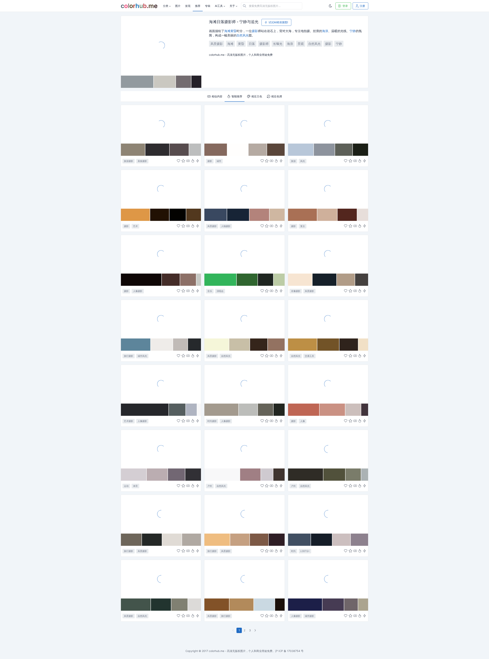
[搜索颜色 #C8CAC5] (198, 280)
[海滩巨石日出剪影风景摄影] (244, 319)
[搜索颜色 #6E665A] (131, 540)
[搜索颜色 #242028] (196, 82)
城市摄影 (309, 616)
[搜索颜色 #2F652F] (247, 280)
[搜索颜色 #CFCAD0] (267, 474)
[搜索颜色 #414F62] (299, 540)
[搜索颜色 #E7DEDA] (362, 215)
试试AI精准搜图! (278, 22)
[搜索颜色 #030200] (177, 215)
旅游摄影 (128, 161)
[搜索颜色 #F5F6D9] (216, 344)
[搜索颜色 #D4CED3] (134, 474)
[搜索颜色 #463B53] (333, 604)
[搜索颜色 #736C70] (183, 82)
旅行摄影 (128, 356)
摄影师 (264, 44)
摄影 (255, 31)
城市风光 (142, 356)
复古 (302, 226)
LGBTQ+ (305, 551)
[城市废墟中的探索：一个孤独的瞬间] (244, 124)
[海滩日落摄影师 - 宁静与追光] (161, 45)
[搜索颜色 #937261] (276, 344)
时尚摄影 (212, 421)
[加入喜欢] (178, 161)
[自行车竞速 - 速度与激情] (161, 449)
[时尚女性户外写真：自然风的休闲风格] (244, 384)
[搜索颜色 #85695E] (215, 150)
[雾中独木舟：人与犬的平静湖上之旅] (244, 449)
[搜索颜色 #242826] (152, 540)
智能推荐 (237, 96)
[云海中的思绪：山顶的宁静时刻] (244, 579)
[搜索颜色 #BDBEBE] (195, 150)
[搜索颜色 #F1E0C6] (363, 344)
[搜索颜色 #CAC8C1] (165, 82)
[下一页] (256, 630)
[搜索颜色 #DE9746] (135, 215)
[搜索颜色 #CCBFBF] (341, 540)
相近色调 (276, 96)
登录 (345, 5)
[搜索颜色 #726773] (176, 474)
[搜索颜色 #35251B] (259, 344)
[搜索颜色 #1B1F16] (360, 150)
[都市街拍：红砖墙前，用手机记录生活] (328, 384)
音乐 (209, 291)
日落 (252, 44)
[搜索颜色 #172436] (238, 215)
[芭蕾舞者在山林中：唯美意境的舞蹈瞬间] (161, 384)
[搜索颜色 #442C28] (171, 280)
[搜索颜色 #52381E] (193, 215)
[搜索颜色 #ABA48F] (363, 604)
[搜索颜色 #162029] (325, 280)
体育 (135, 486)
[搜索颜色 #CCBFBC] (353, 410)
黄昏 (233, 31)
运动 (126, 486)
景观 (301, 44)
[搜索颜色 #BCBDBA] (248, 410)
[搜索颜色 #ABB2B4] (364, 474)
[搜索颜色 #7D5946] (259, 540)
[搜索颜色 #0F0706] (141, 280)
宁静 (353, 31)
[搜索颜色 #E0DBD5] (172, 540)
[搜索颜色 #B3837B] (259, 215)
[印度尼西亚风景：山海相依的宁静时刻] (161, 579)
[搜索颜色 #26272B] (145, 410)
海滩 (227, 31)
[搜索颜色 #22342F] (161, 604)
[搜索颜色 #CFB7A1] (277, 215)
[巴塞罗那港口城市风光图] (328, 124)
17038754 (293, 651)
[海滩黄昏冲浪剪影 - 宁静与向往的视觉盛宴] (244, 514)
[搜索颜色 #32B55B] (220, 280)
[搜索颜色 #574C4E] (179, 150)
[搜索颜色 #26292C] (194, 344)
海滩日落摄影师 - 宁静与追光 (233, 22)
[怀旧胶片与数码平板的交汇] (328, 189)
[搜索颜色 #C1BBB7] (180, 344)
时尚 (293, 551)
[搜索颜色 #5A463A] (276, 150)
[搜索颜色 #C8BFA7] (239, 344)
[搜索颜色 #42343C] (364, 410)
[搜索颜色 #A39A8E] (221, 410)
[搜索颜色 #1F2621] (266, 280)
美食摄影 (142, 161)
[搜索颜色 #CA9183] (332, 410)
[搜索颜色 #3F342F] (279, 474)
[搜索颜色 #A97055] (302, 215)
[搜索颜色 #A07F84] (250, 474)
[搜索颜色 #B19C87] (346, 280)
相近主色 (256, 96)
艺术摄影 (128, 421)
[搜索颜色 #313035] (193, 474)
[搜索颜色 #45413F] (361, 280)
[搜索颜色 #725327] (328, 344)
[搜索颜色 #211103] (159, 215)
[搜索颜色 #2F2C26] (305, 474)
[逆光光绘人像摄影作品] (161, 254)
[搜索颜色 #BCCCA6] (279, 280)
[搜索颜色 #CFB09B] (327, 215)
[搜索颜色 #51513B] (334, 474)
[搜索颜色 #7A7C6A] (353, 474)
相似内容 (217, 96)
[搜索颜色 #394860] (215, 215)
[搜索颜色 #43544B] (136, 604)
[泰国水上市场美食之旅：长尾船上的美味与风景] (161, 124)
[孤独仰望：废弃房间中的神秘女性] (161, 189)
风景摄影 (216, 44)
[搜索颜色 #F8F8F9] (222, 474)
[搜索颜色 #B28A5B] (241, 604)
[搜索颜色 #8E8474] (133, 150)
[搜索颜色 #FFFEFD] (237, 150)
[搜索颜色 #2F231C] (348, 344)
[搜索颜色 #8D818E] (359, 540)
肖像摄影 (295, 291)
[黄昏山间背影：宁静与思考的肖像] (328, 254)
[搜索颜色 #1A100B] (280, 604)
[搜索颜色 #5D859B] (136, 344)
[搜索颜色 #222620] (279, 410)
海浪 (325, 31)
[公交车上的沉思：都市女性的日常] (328, 579)
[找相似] (188, 161)
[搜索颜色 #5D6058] (344, 150)
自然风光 (242, 35)
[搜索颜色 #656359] (265, 410)
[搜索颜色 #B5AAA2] (258, 150)
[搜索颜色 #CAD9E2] (264, 604)
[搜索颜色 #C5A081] (240, 540)
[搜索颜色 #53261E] (347, 215)
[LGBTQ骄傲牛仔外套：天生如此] (328, 514)
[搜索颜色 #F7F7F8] (199, 410)
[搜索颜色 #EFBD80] (217, 540)
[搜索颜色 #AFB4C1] (191, 410)
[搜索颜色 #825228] (216, 604)
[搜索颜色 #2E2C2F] (157, 150)
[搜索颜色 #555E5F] (177, 410)
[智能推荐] (193, 161)
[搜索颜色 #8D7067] (188, 280)
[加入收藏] (183, 161)
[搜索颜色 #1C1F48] (305, 604)
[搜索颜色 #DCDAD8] (194, 604)
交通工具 (309, 356)
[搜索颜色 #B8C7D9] (301, 150)
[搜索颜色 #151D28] (321, 540)
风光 (302, 161)
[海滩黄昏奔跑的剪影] (244, 189)
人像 (302, 421)
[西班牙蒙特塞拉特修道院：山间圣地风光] (161, 514)
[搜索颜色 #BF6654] (304, 410)
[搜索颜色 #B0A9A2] (191, 540)
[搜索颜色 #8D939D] (324, 150)
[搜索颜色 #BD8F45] (302, 344)
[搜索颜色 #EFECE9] (162, 344)
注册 (362, 5)
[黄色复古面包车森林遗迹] (328, 319)
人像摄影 (137, 291)
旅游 (293, 161)
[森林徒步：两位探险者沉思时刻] (328, 449)
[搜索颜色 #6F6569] (351, 604)
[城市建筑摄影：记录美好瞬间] (161, 319)
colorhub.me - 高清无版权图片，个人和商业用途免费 (240, 651)
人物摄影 (225, 226)
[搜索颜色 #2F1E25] (276, 540)
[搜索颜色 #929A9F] (137, 82)
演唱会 (220, 291)
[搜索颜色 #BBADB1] (157, 474)
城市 (219, 161)
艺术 (135, 226)
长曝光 (277, 44)
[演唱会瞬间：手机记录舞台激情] (244, 254)
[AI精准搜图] (198, 161)
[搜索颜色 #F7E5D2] (300, 280)
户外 (209, 486)
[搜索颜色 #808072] (179, 604)
